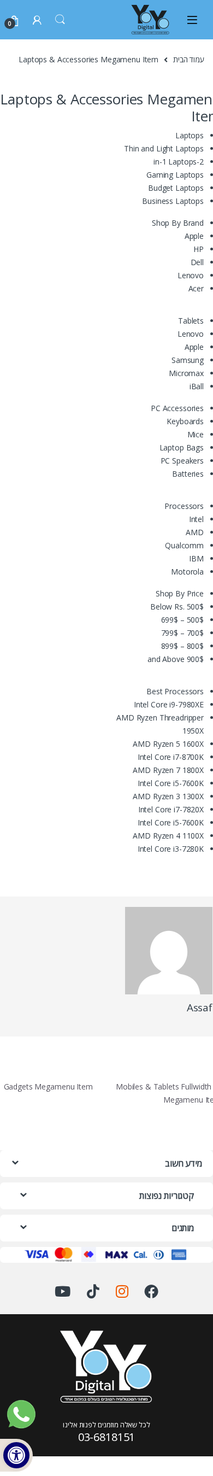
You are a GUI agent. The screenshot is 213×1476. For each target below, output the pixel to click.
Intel (196, 519)
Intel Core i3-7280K (171, 849)
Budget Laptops (176, 188)
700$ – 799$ (182, 633)
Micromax (186, 373)
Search (60, 20)
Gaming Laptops (175, 174)
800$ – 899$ (182, 646)
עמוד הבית (188, 59)
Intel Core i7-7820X (171, 809)
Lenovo (190, 275)
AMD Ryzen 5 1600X (168, 744)
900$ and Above (175, 659)
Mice (195, 434)
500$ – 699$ (182, 619)
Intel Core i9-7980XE (169, 704)
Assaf (199, 1007)
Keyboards (185, 421)
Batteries (188, 473)
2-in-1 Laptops (178, 161)
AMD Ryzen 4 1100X (168, 835)
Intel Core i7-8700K (171, 757)
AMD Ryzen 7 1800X (168, 770)
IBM (196, 558)
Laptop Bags (181, 447)
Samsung (187, 360)
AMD (195, 532)
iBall (197, 386)
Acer (196, 288)
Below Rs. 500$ (177, 606)
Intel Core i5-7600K (171, 783)
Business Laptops (173, 201)
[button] (16, 1455)
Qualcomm (184, 545)
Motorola (187, 571)
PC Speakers (182, 460)
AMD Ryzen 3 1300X (168, 796)
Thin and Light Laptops (164, 148)
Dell (197, 262)
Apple (194, 236)
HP (198, 249)
